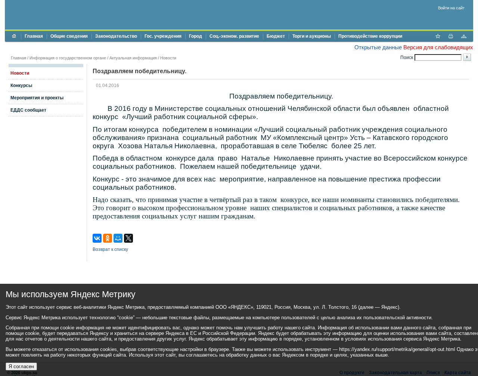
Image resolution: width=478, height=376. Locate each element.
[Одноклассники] (107, 238)
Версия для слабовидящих (438, 47)
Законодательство (116, 36)
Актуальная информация (133, 58)
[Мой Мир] (118, 238)
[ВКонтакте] (97, 238)
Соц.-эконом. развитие (234, 36)
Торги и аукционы (311, 36)
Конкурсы (21, 85)
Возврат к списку (110, 249)
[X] (128, 238)
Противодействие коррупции (370, 36)
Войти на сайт (451, 8)
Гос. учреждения (163, 36)
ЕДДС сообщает (28, 110)
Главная (34, 36)
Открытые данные (378, 47)
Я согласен (21, 366)
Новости (168, 58)
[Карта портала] (464, 37)
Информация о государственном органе (68, 58)
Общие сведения (69, 36)
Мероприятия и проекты (36, 97)
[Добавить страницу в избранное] (437, 37)
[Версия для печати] (450, 37)
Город (195, 36)
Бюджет (276, 36)
